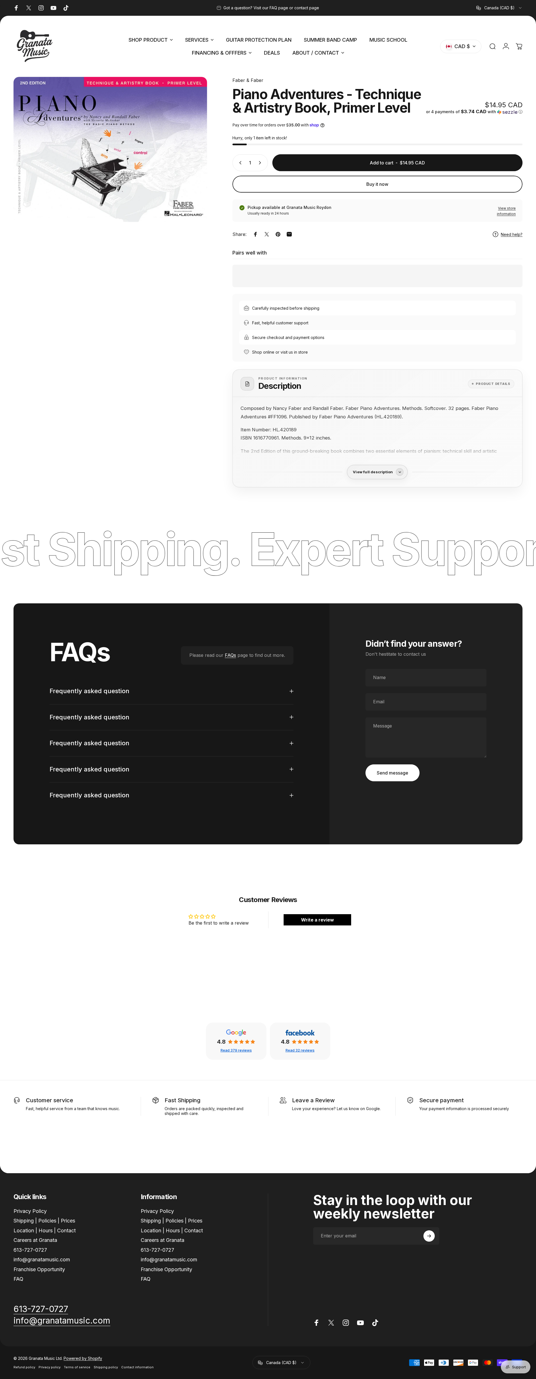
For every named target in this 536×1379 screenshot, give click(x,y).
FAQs (230, 655)
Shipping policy (106, 1367)
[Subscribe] (429, 1236)
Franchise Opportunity (39, 1269)
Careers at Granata (35, 1240)
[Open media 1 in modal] (110, 149)
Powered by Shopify (83, 1358)
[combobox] (499, 8)
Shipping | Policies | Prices (44, 1221)
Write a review (317, 919)
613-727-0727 (30, 1250)
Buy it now (377, 184)
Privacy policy (49, 1367)
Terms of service (77, 1367)
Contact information (137, 1367)
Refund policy (24, 1367)
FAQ (18, 1279)
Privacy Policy (30, 1211)
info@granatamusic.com (42, 1260)
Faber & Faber (247, 80)
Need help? (511, 234)
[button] (474, 112)
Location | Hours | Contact (45, 1230)
